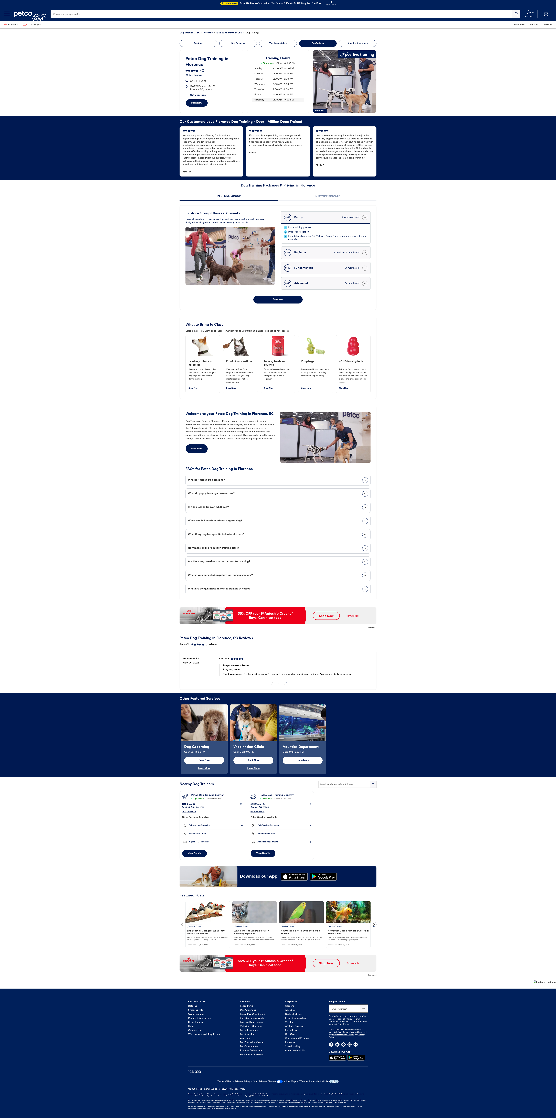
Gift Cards (291, 1034)
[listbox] (278, 666)
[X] (337, 1044)
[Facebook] (331, 1044)
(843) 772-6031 (257, 812)
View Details (194, 853)
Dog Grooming (248, 1010)
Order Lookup (196, 1014)
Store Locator (196, 1022)
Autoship (245, 1038)
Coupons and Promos (297, 1038)
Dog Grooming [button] (238, 43)
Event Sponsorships (296, 1018)
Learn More (204, 768)
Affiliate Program (294, 1026)
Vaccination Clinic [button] (278, 43)
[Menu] (7, 14)
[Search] (516, 14)
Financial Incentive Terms (343, 1035)
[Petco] (29, 14)
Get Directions (198, 95)
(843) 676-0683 (198, 81)
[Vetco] (195, 1071)
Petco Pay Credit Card (252, 1014)
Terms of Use (348, 1032)
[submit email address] (364, 1008)
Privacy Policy (242, 1081)
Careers (289, 1006)
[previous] (271, 684)
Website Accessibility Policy (204, 1034)
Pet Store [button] (198, 43)
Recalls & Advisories (199, 1018)
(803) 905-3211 (189, 812)
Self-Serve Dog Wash (252, 1018)
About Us (290, 1010)
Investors (290, 1042)
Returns (192, 1006)
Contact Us (194, 1030)
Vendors (289, 1022)
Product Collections (251, 1051)
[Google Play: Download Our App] (356, 1058)
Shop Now (193, 388)
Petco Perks (246, 1006)
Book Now (196, 103)
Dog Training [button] (318, 43)
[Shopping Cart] (546, 14)
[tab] (229, 196)
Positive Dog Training (252, 1022)
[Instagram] (349, 1044)
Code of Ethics (293, 1014)
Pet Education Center (252, 1042)
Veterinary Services (251, 1026)
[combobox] (347, 784)
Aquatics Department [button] (358, 43)
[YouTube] (355, 1044)
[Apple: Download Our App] (337, 1058)
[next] (285, 684)
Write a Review (193, 75)
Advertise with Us (295, 1051)
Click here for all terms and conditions (289, 1107)
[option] (278, 666)
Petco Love (291, 1030)
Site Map (291, 1081)
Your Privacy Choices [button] (265, 1081)
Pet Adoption (247, 1034)
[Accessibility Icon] (334, 1081)
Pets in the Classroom (252, 1055)
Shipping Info (195, 1010)
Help (191, 1026)
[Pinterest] (343, 1044)
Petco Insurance (249, 1030)
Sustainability (292, 1046)
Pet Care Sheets (249, 1046)
